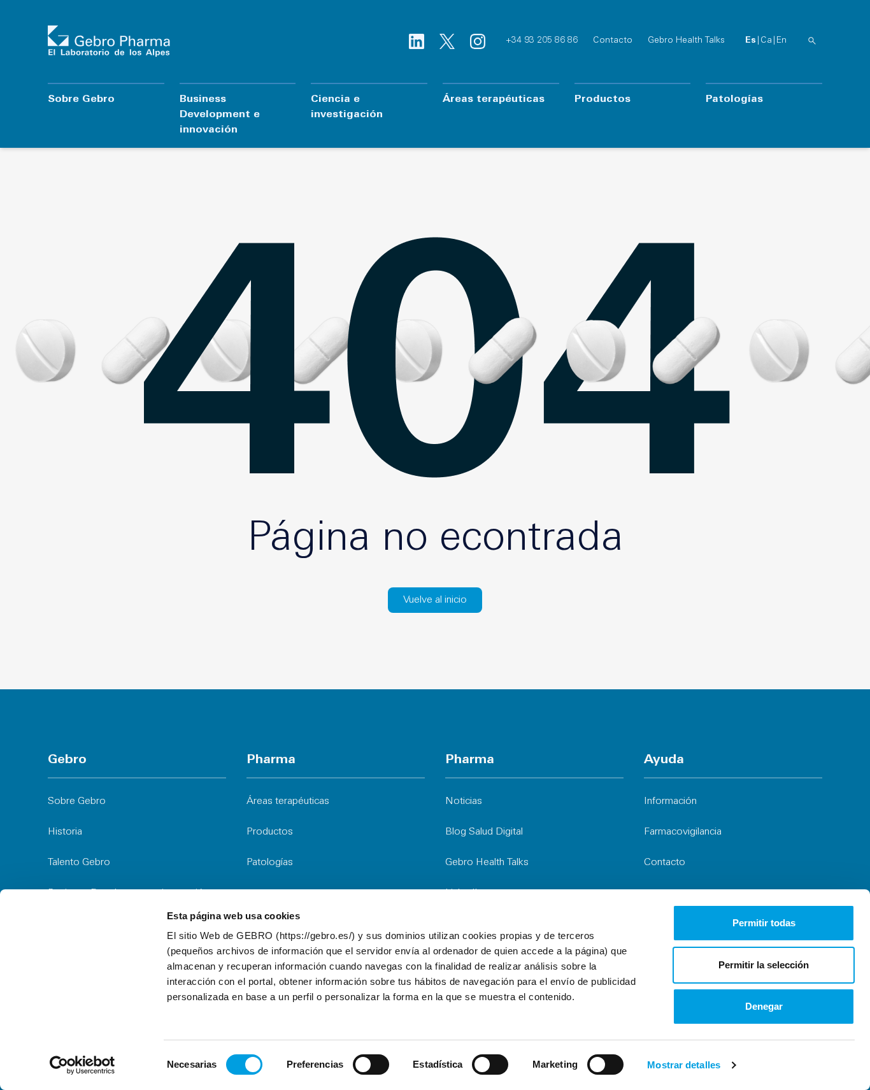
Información (670, 801)
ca (766, 40)
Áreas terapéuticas (494, 99)
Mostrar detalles (683, 1064)
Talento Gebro (79, 862)
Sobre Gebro (81, 99)
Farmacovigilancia (683, 832)
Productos (602, 99)
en (781, 40)
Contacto (612, 40)
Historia (65, 832)
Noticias (463, 801)
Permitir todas (763, 922)
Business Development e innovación (220, 114)
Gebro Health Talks (686, 40)
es (750, 40)
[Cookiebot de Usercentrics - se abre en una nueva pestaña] (82, 1065)
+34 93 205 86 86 (542, 40)
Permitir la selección (763, 964)
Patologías (734, 99)
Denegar (764, 1006)
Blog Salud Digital (484, 832)
